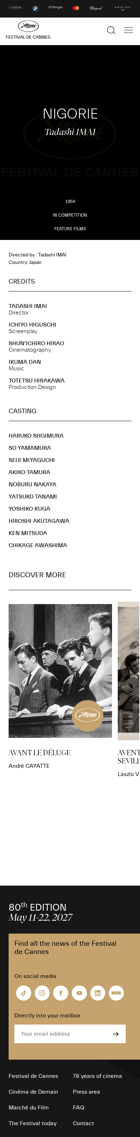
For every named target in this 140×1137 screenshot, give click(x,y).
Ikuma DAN (25, 362)
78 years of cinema (97, 1076)
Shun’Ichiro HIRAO (36, 343)
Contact (83, 1123)
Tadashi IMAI (28, 306)
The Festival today (32, 1123)
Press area (86, 1092)
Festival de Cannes (33, 1076)
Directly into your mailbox (47, 1015)
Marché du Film (29, 1107)
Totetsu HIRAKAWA (37, 380)
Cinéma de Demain (33, 1092)
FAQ (78, 1107)
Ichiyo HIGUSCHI (32, 325)
